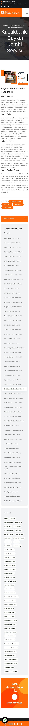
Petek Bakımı (7, 538)
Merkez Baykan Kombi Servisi (12, 482)
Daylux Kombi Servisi (9, 593)
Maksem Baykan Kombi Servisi (13, 402)
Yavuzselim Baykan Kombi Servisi (13, 430)
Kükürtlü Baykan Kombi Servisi (13, 393)
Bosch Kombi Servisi (9, 577)
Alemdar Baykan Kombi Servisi (13, 274)
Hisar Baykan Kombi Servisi (12, 343)
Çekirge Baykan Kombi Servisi (12, 297)
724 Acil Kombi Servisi (18, 538)
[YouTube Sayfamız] (8, 6)
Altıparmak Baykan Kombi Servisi (13, 279)
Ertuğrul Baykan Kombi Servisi (12, 311)
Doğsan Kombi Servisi (10, 600)
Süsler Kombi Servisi (9, 640)
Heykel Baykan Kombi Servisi (12, 338)
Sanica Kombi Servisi (9, 636)
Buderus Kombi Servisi (10, 581)
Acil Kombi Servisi (8, 534)
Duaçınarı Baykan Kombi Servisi (13, 306)
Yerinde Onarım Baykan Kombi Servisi (12, 468)
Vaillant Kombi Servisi (9, 655)
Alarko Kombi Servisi (9, 553)
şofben (6, 518)
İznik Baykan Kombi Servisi (11, 265)
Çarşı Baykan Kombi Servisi (12, 293)
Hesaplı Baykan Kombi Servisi (12, 462)
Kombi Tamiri (18, 530)
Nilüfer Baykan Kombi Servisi (12, 247)
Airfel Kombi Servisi (9, 549)
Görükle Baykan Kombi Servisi (12, 329)
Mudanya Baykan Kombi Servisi (13, 270)
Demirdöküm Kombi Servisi (11, 596)
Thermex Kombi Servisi (10, 651)
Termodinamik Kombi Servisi (11, 643)
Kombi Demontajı (8, 530)
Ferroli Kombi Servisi (9, 612)
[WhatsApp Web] (1, 6)
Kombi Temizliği (7, 207)
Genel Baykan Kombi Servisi (12, 478)
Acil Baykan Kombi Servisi (11, 444)
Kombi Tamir (7, 204)
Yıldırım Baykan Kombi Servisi (12, 256)
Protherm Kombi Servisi (10, 632)
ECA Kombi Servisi (9, 608)
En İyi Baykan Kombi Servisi (12, 496)
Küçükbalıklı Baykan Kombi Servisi (14, 389)
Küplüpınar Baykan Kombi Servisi (13, 398)
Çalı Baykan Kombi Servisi (11, 288)
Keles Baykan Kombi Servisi (12, 361)
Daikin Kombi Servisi (9, 589)
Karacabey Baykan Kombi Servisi (13, 252)
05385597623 (14, 702)
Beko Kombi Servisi (9, 573)
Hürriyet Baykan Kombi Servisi (12, 352)
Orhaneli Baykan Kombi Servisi (13, 316)
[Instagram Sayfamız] (11, 6)
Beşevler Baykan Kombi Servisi (13, 284)
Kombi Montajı (17, 526)
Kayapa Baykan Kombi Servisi (12, 380)
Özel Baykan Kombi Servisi (11, 492)
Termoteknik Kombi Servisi (11, 647)
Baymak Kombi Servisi (10, 569)
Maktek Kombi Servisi (9, 628)
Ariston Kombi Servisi (9, 561)
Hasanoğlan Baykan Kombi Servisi (14, 421)
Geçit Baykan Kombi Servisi (12, 325)
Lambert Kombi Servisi (10, 624)
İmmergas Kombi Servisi (10, 620)
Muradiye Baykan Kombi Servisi (13, 407)
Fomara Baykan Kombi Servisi (12, 320)
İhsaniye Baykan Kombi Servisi (13, 357)
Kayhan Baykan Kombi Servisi (12, 384)
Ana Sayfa (5, 25)
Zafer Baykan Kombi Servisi (12, 434)
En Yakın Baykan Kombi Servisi (13, 501)
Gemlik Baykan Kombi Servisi (12, 261)
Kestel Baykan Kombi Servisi (12, 366)
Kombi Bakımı (8, 526)
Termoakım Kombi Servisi (10, 671)
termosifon (12, 518)
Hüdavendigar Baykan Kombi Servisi (14, 348)
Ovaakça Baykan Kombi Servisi (13, 412)
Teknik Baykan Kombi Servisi (12, 487)
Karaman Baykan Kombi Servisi (13, 370)
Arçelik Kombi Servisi (9, 557)
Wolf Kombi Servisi (9, 667)
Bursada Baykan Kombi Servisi (13, 439)
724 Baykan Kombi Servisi (11, 448)
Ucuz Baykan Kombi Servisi (12, 457)
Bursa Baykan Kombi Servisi (17, 25)
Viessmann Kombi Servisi (10, 659)
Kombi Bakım (18, 204)
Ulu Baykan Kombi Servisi (11, 425)
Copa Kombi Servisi (9, 585)
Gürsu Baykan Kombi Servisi (12, 242)
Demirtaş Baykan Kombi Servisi (13, 302)
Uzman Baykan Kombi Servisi (12, 453)
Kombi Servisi (18, 522)
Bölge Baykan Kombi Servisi (12, 473)
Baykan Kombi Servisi (16, 201)
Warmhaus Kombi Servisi (10, 663)
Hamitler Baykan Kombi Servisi (13, 334)
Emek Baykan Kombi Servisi (12, 375)
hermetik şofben (8, 522)
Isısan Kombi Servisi (9, 616)
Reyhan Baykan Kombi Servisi (12, 416)
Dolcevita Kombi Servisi (10, 604)
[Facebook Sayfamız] (4, 6)
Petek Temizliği (19, 534)
